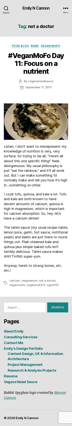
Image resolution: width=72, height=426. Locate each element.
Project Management (25, 365)
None (35, 46)
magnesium (30, 280)
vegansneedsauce (40, 81)
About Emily (14, 331)
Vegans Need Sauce (20, 382)
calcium (14, 280)
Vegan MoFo (50, 46)
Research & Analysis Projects (32, 370)
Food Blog (20, 46)
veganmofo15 (35, 285)
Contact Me (13, 343)
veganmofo (17, 285)
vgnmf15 (53, 285)
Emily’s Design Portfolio (23, 349)
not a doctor (47, 280)
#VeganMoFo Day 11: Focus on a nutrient (36, 63)
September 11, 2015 (38, 87)
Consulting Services (20, 337)
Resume (10, 376)
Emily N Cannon (36, 8)
